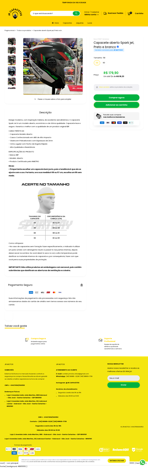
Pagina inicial (10, 30)
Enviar (123, 385)
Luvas (90, 23)
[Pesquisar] (76, 13)
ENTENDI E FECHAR (117, 461)
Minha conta (91, 14)
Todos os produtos (24, 30)
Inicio (57, 23)
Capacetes (67, 23)
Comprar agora (116, 97)
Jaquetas (79, 23)
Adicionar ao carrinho (116, 105)
